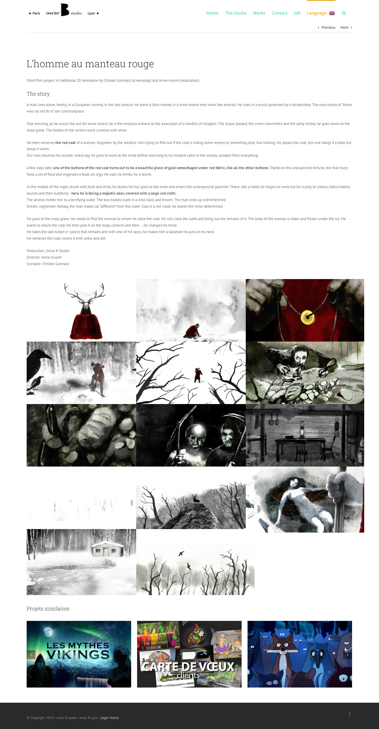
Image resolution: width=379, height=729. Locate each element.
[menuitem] (212, 12)
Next (345, 27)
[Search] (344, 12)
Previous (328, 27)
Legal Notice (109, 717)
